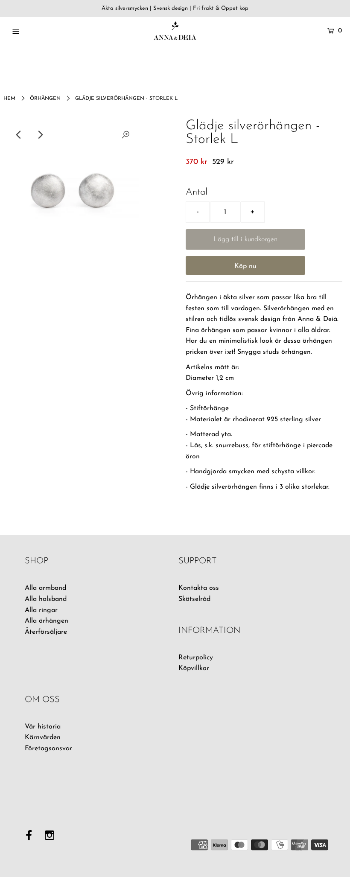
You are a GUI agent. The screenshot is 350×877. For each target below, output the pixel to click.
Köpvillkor (193, 668)
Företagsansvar (48, 748)
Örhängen (45, 98)
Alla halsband (46, 599)
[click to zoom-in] (125, 134)
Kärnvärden (43, 737)
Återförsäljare (46, 632)
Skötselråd (194, 599)
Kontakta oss (198, 588)
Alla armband (45, 588)
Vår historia (43, 726)
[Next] (39, 134)
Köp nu (245, 266)
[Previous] (18, 134)
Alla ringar (41, 610)
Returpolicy (195, 657)
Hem (9, 98)
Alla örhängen (46, 621)
